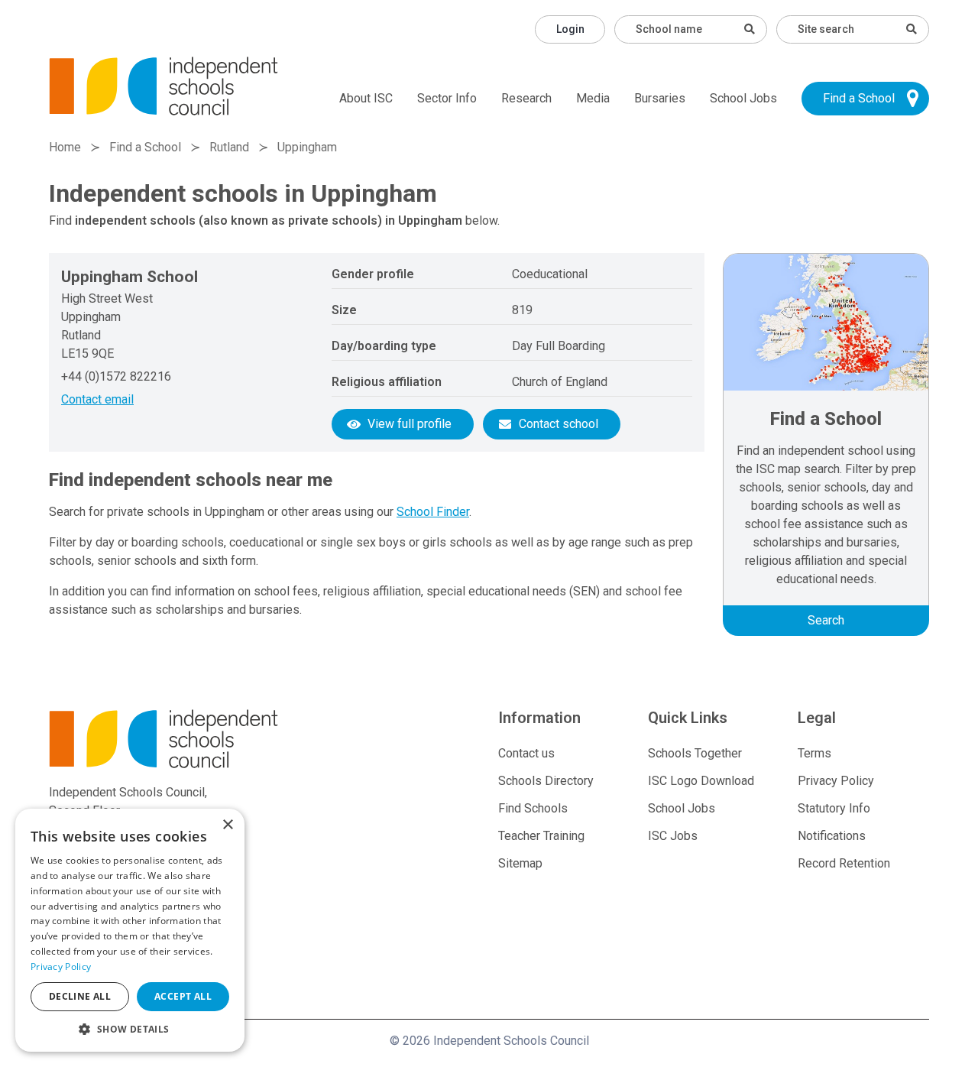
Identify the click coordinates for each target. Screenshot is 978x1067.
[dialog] (129, 930)
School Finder (433, 511)
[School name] (749, 29)
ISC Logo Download (701, 780)
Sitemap (520, 863)
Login (570, 29)
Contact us (526, 753)
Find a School (859, 98)
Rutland (229, 147)
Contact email (97, 399)
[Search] (911, 29)
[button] (130, 1028)
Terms (814, 753)
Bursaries (659, 98)
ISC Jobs (673, 836)
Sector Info (447, 98)
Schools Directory (546, 780)
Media (593, 98)
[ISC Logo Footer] (189, 738)
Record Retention (844, 863)
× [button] (227, 825)
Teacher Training (541, 836)
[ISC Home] (163, 85)
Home (65, 147)
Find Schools (533, 808)
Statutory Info (834, 808)
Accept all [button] (183, 996)
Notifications (832, 836)
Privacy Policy (836, 780)
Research (526, 98)
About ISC (366, 98)
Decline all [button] (80, 996)
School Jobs (743, 98)
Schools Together (695, 753)
